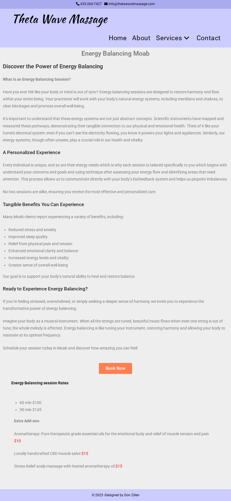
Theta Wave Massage (59, 19)
